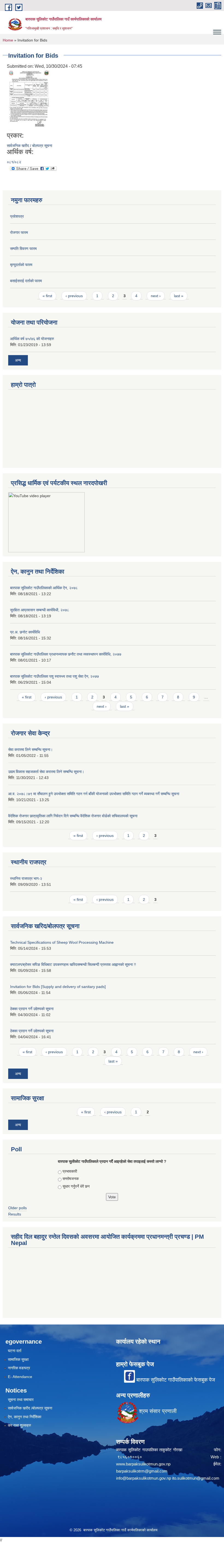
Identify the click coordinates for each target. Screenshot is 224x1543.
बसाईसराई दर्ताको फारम (26, 281)
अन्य (18, 360)
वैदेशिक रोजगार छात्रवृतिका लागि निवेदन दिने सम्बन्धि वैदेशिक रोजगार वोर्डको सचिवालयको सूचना (72, 816)
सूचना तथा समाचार (21, 1399)
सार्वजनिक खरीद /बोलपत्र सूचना (30, 1408)
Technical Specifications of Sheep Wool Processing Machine (62, 942)
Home (8, 40)
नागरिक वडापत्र (19, 1368)
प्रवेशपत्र (17, 216)
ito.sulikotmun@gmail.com (195, 1478)
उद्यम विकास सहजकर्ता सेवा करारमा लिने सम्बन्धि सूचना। (46, 771)
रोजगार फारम (19, 232)
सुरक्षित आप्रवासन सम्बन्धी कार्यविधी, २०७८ (39, 610)
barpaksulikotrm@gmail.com (141, 1471)
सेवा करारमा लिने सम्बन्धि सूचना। (30, 749)
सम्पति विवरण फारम (23, 248)
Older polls (17, 1208)
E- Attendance (20, 1376)
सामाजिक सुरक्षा (18, 1359)
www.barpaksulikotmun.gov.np (144, 1464)
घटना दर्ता (14, 1351)
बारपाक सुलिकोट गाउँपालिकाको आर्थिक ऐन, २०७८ (44, 588)
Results (14, 1214)
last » (178, 296)
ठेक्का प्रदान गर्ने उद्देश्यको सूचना (32, 1009)
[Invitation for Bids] (28, 100)
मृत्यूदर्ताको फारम (21, 264)
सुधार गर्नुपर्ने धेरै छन (76, 1186)
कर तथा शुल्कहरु (19, 1425)
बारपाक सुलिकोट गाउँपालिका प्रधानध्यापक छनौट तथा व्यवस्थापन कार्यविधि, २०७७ (65, 654)
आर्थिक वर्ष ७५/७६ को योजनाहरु (32, 339)
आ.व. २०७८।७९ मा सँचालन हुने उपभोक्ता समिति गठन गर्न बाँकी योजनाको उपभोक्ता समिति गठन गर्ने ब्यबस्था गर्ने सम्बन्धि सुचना (93, 794)
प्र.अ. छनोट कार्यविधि (25, 632)
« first (47, 296)
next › (156, 296)
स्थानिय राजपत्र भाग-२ (26, 878)
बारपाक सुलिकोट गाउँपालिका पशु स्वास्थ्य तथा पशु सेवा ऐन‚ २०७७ (54, 676)
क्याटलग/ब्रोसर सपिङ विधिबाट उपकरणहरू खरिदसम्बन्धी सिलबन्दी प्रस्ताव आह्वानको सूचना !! (73, 964)
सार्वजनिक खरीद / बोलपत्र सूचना (29, 145)
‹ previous (74, 296)
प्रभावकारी (70, 1171)
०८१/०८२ (14, 162)
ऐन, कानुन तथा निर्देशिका (24, 1417)
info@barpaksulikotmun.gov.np (143, 1478)
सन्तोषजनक (71, 1178)
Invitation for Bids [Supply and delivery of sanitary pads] (58, 986)
